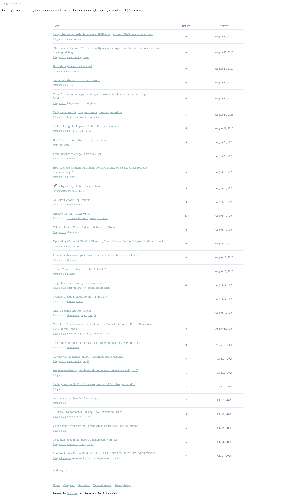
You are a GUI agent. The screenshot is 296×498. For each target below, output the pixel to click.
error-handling (74, 39)
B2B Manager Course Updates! (72, 66)
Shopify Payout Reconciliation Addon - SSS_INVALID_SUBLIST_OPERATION (104, 453)
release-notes (78, 191)
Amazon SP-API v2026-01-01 (71, 213)
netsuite (71, 85)
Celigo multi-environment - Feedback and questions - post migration (95, 425)
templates (91, 103)
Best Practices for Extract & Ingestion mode (80, 140)
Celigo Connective (12, 3)
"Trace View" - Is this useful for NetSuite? (79, 269)
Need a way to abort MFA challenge (75, 398)
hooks (79, 416)
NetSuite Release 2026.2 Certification (76, 80)
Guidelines (84, 485)
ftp (95, 315)
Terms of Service (102, 485)
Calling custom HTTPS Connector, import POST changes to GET (94, 384)
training (75, 71)
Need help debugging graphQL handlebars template (85, 439)
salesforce (104, 333)
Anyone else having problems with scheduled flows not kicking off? (95, 370)
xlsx (90, 315)
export (84, 315)
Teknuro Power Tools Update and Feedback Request (85, 227)
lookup (89, 131)
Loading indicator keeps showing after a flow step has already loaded (96, 255)
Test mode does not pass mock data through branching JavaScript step (96, 342)
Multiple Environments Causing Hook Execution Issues (87, 412)
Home (56, 485)
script (107, 288)
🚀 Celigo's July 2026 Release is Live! (77, 186)
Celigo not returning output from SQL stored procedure (87, 112)
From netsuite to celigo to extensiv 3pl (77, 154)
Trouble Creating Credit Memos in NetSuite (80, 296)
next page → (60, 470)
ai (84, 103)
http (69, 131)
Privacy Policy (123, 485)
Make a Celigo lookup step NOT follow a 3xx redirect (87, 126)
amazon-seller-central (77, 218)
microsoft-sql (94, 117)
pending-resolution (98, 218)
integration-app (74, 103)
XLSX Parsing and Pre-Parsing (72, 310)
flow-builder (78, 131)
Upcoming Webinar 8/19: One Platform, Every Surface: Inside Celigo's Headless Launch (108, 241)
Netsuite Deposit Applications (71, 200)
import (86, 57)
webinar (76, 246)
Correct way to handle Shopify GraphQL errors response (88, 356)
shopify (86, 361)
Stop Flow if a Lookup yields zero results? (79, 283)
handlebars (72, 117)
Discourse (72, 493)
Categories (69, 485)
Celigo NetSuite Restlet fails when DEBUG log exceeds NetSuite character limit (103, 34)
